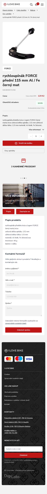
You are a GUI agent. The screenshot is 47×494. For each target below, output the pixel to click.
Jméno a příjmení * (12, 268)
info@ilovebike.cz (10, 430)
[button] (20, 178)
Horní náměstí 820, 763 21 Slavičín (16, 422)
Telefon (8, 292)
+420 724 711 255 (10, 433)
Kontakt (7, 404)
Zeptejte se (25, 211)
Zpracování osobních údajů (13, 378)
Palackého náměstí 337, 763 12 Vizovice (18, 418)
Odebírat (23, 455)
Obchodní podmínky (11, 392)
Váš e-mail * (10, 280)
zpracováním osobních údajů (15, 323)
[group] (23, 163)
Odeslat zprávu (23, 330)
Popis (8, 211)
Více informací (35, 129)
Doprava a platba (10, 396)
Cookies (7, 374)
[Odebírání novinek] (23, 449)
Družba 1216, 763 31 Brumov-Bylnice (17, 426)
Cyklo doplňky (21, 10)
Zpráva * (8, 303)
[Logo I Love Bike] (11, 4)
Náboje (32, 10)
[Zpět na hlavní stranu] (23, 352)
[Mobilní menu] (42, 5)
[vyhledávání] (31, 4)
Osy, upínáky (7, 14)
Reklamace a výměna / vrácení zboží (16, 400)
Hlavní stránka (8, 10)
